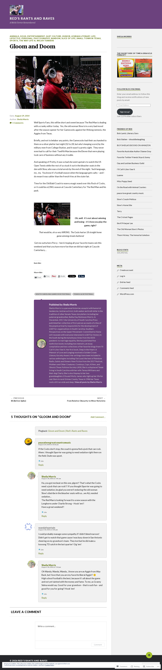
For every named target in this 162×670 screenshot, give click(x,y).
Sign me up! (125, 112)
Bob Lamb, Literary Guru (127, 133)
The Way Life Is (27, 41)
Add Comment (97, 417)
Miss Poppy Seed (124, 181)
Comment (98, 645)
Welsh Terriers (45, 41)
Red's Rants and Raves (32, 18)
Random (55, 38)
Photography (42, 38)
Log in (122, 276)
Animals (14, 36)
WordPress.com (127, 294)
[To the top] (149, 655)
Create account (126, 270)
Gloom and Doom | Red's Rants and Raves (67, 431)
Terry (119, 211)
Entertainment (36, 36)
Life (93, 36)
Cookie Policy (49, 665)
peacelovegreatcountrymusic (54, 442)
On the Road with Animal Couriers (131, 187)
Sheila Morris (23, 119)
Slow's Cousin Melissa (126, 199)
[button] (125, 68)
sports (14, 41)
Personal (27, 38)
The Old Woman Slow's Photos (130, 229)
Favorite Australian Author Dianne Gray (134, 151)
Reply (41, 465)
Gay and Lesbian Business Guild (130, 163)
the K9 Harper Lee (125, 223)
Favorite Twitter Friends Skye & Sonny (133, 157)
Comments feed (127, 288)
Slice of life (69, 38)
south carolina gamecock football (53, 294)
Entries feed (125, 282)
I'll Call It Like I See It (126, 169)
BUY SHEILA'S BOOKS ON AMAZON (134, 145)
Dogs (23, 36)
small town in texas (89, 38)
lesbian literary (80, 36)
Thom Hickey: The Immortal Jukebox (133, 235)
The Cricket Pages (125, 217)
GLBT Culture (53, 36)
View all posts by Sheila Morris (88, 382)
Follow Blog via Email (128, 89)
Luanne (120, 175)
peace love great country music (130, 193)
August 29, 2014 (22, 116)
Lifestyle (15, 38)
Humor (66, 36)
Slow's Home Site (124, 205)
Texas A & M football (84, 294)
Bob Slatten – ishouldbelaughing (131, 139)
